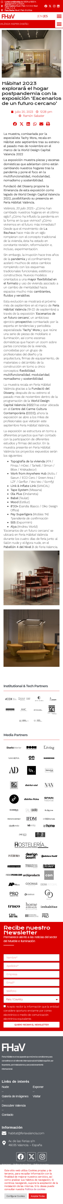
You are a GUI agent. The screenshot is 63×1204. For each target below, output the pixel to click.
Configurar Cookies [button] (15, 1196)
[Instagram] (54, 6)
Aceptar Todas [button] (38, 1196)
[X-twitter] (50, 6)
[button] (59, 16)
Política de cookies (35, 1189)
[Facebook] (46, 6)
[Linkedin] (58, 6)
